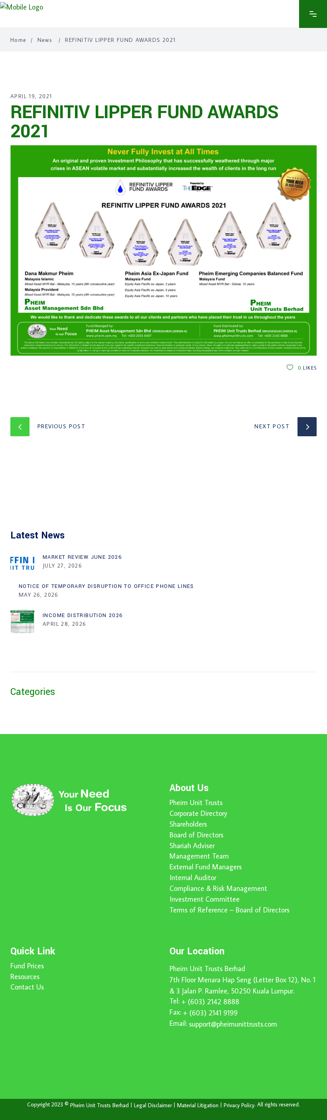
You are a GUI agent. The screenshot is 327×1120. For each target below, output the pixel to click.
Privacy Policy (239, 1105)
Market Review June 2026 (82, 557)
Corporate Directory (198, 813)
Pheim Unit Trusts (196, 803)
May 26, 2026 (39, 594)
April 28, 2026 (65, 623)
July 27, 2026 (62, 565)
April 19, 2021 (31, 96)
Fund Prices (27, 966)
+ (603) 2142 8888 (210, 1001)
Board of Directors (196, 835)
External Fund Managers (205, 867)
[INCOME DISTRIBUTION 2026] (22, 621)
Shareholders (188, 824)
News (45, 40)
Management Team (199, 856)
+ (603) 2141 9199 (210, 1012)
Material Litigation (198, 1105)
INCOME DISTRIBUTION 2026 (83, 615)
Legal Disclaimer (153, 1105)
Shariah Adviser (192, 846)
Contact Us (27, 987)
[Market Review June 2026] (22, 563)
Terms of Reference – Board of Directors (229, 910)
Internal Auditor (192, 878)
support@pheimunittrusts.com (233, 1024)
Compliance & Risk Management (218, 888)
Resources (24, 977)
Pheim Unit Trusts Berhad (207, 968)
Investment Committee (204, 899)
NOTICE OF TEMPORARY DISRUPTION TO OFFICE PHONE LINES (106, 586)
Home (18, 40)
